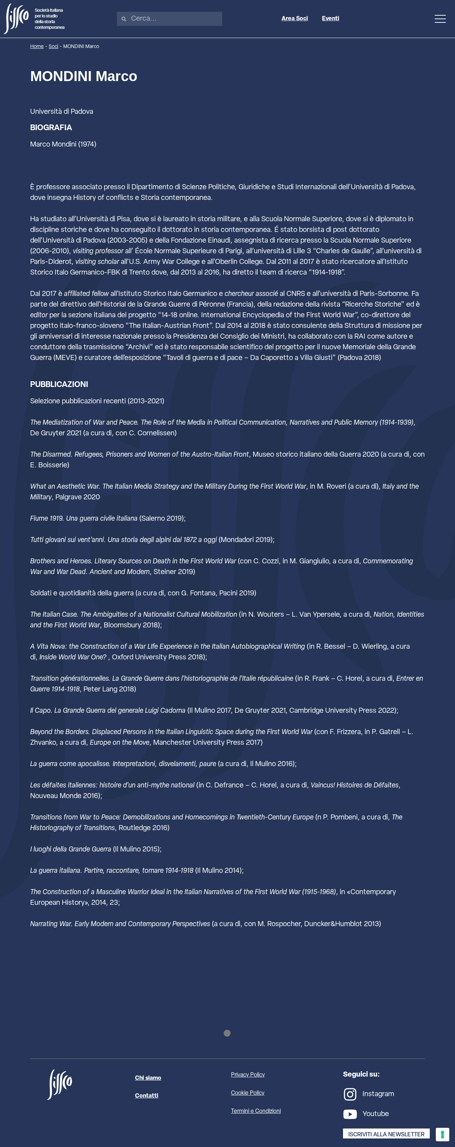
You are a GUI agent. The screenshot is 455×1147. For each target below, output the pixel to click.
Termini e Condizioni (256, 1111)
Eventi (330, 19)
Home (37, 46)
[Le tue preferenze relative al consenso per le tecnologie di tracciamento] (442, 1134)
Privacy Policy (248, 1075)
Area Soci (295, 19)
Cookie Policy (247, 1093)
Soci (53, 46)
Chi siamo (148, 1078)
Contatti (146, 1096)
